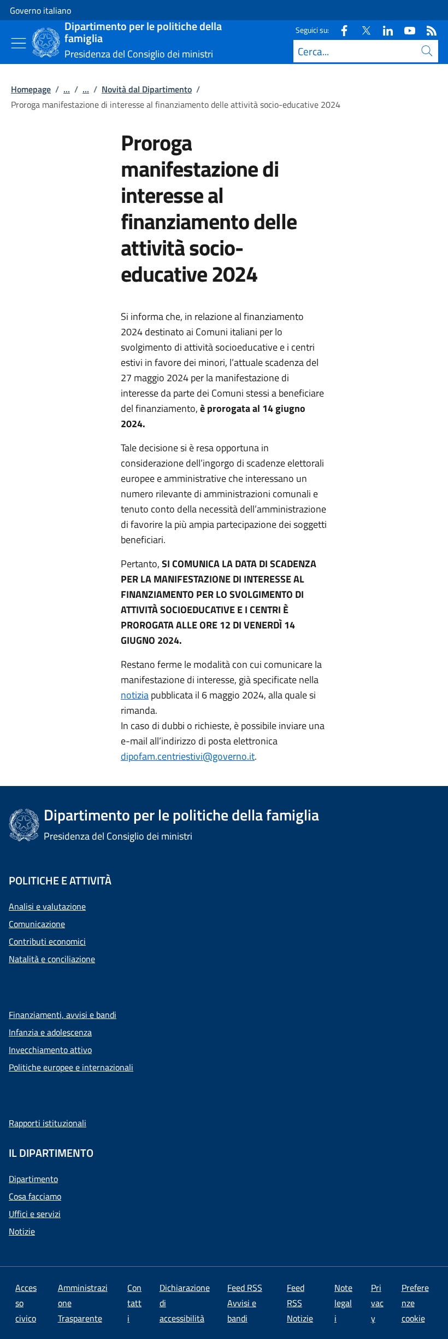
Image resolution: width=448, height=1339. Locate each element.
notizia (135, 695)
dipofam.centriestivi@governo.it (188, 756)
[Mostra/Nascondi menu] (18, 43)
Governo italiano (40, 10)
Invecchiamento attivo (50, 1049)
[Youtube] (405, 29)
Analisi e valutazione (47, 906)
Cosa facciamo (35, 1196)
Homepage (31, 89)
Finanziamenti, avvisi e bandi (62, 1014)
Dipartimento (33, 1178)
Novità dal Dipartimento (147, 89)
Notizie (22, 1231)
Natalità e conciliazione (52, 958)
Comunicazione (37, 923)
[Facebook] (340, 29)
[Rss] (427, 29)
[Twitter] (362, 29)
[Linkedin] (383, 29)
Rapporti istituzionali (47, 1123)
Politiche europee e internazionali (71, 1067)
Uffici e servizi (35, 1213)
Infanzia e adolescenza (50, 1032)
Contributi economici (47, 941)
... (66, 89)
